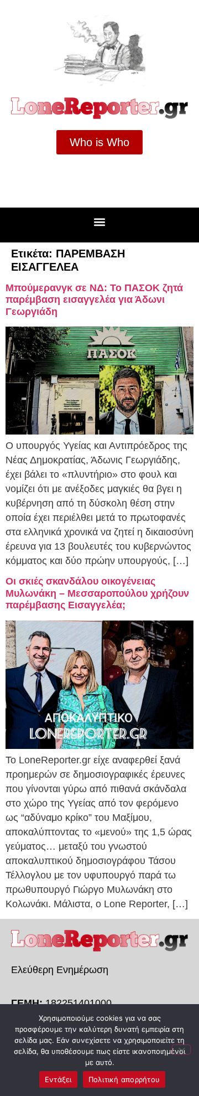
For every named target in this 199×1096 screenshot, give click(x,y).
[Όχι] (181, 1049)
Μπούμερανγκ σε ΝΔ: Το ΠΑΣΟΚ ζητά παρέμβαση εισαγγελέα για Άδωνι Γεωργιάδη (94, 299)
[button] (100, 222)
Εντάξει (58, 1079)
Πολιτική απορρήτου (124, 1079)
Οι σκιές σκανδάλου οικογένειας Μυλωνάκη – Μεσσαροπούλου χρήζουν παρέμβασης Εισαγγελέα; (97, 593)
